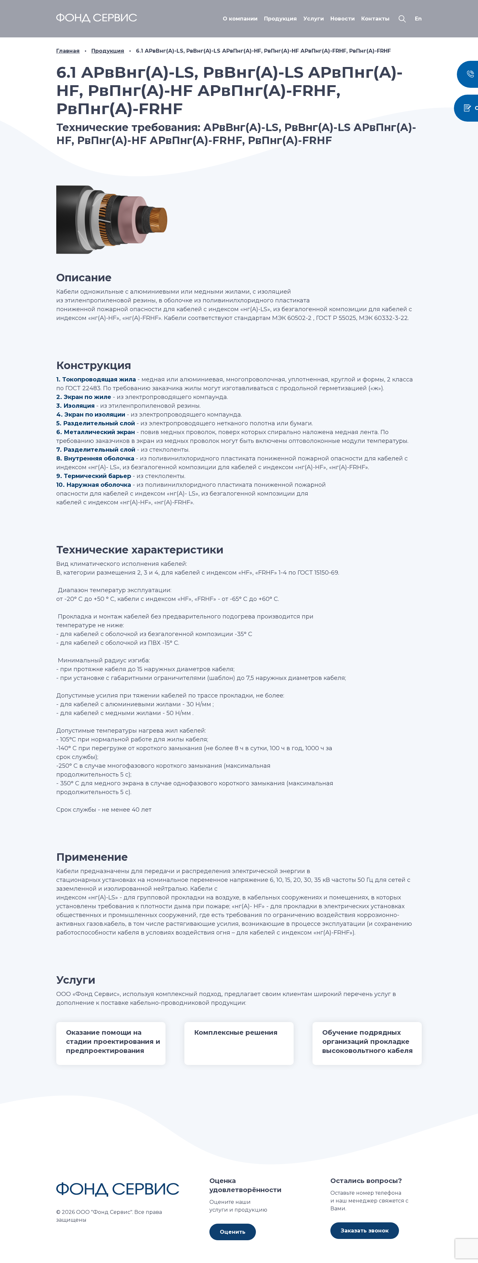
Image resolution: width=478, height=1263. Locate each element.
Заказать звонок (365, 1231)
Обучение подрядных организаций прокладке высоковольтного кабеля (367, 1042)
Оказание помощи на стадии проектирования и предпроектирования (113, 1042)
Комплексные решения (236, 1032)
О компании (240, 19)
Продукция (280, 19)
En (418, 19)
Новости (342, 19)
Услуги (313, 19)
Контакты (375, 19)
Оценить (233, 1232)
